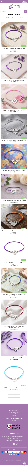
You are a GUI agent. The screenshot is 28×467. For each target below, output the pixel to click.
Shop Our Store (14, 412)
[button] (24, 463)
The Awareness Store (16, 460)
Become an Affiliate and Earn (14, 418)
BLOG (14, 420)
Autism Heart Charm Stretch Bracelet (14, 170)
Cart (25, 1)
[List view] (22, 18)
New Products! (14, 417)
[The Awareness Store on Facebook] (11, 444)
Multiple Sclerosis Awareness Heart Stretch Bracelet (14, 231)
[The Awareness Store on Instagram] (14, 444)
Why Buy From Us (14, 410)
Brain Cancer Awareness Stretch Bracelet (14, 140)
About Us (14, 414)
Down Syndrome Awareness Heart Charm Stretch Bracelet (14, 295)
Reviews (14, 415)
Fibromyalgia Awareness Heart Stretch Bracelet (14, 49)
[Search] (25, 11)
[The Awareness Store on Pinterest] (17, 444)
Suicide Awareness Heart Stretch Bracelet (14, 201)
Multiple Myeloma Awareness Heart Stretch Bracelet (14, 326)
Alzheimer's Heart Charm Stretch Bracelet (14, 358)
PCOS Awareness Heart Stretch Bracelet (14, 388)
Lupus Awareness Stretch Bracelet (14, 80)
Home (14, 409)
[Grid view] (20, 18)
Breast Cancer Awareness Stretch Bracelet (14, 110)
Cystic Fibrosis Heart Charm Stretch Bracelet (14, 263)
